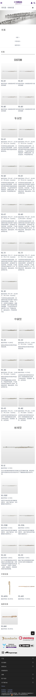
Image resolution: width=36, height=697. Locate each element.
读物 (2, 674)
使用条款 (3, 691)
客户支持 (3, 678)
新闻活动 (3, 666)
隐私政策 (10, 691)
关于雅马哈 (4, 682)
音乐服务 (3, 662)
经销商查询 (4, 670)
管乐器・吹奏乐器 (7, 7)
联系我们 (3, 690)
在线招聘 (10, 690)
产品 (2, 658)
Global (3, 686)
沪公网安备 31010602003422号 (20, 694)
